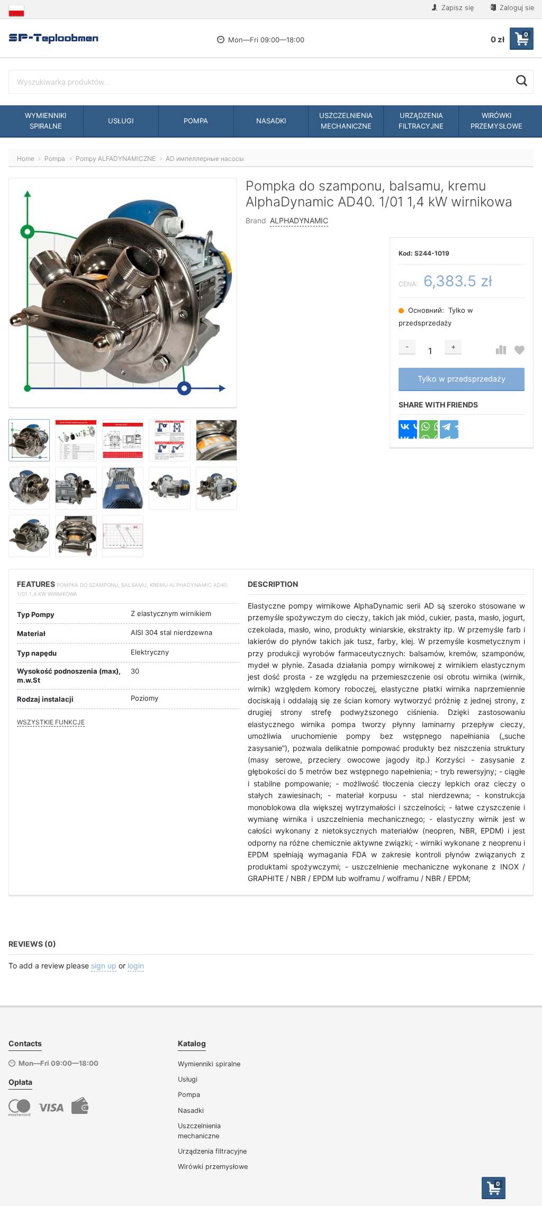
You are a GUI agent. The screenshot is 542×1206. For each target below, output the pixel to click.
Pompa (189, 1095)
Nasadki (191, 1110)
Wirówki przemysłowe (213, 1167)
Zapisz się (456, 8)
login (136, 965)
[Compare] (501, 350)
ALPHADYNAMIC (299, 220)
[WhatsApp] (428, 429)
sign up (103, 965)
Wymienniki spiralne (209, 1064)
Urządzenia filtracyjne (212, 1151)
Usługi (187, 1079)
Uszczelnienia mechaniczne (199, 1131)
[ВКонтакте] (408, 429)
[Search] (522, 80)
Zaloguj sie (516, 8)
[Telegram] (449, 429)
